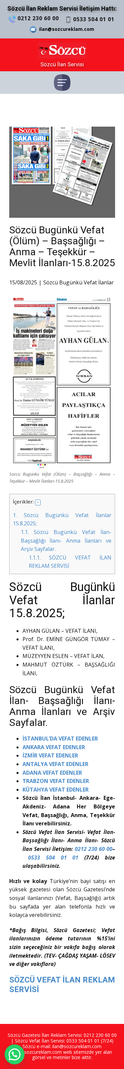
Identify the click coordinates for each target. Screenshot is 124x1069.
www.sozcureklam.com (37, 1052)
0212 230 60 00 (37, 18)
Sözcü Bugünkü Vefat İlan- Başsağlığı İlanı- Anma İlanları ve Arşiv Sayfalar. (66, 540)
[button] (38, 502)
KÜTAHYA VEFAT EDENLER (56, 789)
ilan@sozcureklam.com (65, 29)
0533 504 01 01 (92, 19)
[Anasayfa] (62, 50)
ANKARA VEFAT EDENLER (53, 747)
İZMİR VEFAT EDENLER (50, 755)
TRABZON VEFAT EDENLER (55, 781)
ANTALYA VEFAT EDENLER (55, 764)
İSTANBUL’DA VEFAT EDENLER (60, 738)
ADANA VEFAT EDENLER (52, 772)
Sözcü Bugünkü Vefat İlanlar (78, 282)
